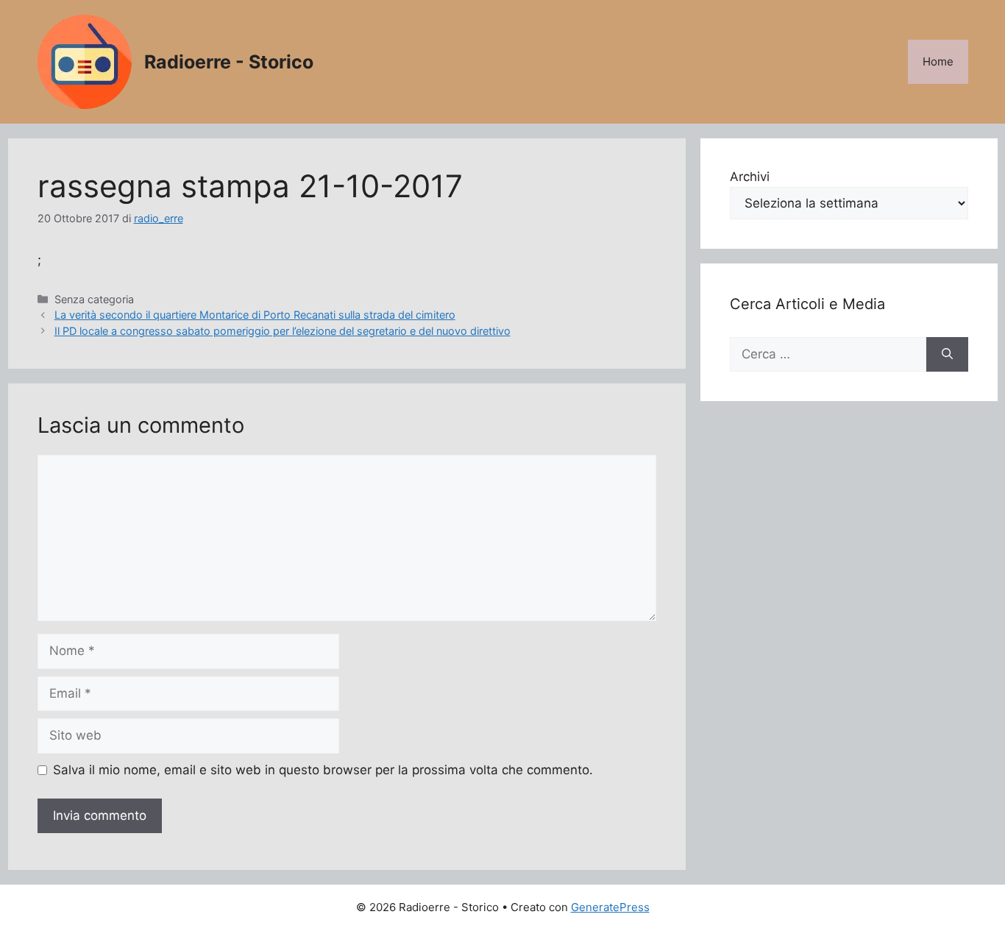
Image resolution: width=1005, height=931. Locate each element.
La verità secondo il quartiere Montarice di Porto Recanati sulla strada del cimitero (254, 314)
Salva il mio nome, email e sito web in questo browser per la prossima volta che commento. (323, 769)
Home (938, 61)
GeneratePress (610, 907)
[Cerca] (947, 354)
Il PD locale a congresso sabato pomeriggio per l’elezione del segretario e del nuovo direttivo (282, 331)
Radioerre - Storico (228, 62)
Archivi (750, 176)
